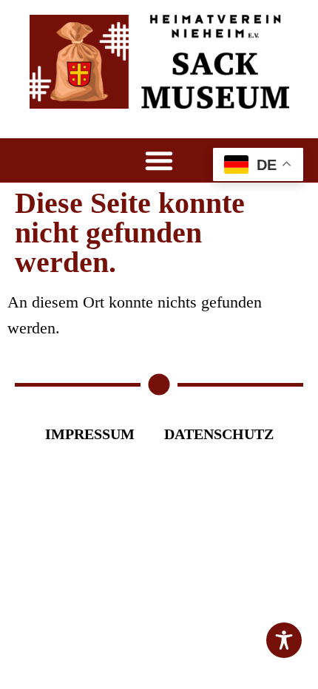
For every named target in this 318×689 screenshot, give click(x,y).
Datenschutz (219, 434)
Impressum (90, 434)
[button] (159, 160)
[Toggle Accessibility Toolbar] (284, 640)
